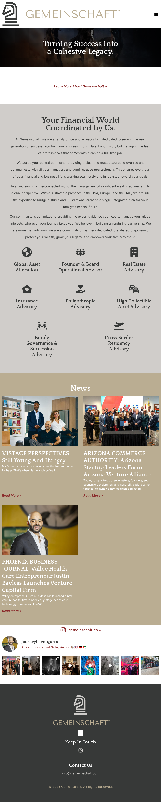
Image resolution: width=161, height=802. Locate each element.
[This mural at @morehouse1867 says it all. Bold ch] (150, 665)
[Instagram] (80, 750)
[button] (156, 14)
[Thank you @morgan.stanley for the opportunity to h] (11, 665)
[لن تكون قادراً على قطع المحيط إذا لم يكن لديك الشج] (110, 665)
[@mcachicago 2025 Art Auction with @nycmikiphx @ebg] (130, 665)
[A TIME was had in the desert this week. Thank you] (71, 665)
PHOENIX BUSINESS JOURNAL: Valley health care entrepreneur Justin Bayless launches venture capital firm (37, 576)
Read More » (12, 495)
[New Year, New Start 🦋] (51, 665)
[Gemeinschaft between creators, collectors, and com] (31, 665)
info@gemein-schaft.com (80, 773)
